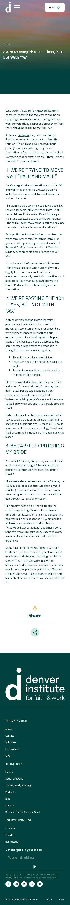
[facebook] (8, 884)
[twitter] (24, 884)
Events (9, 772)
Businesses (11, 842)
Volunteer (10, 742)
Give (7, 756)
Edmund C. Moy (15, 247)
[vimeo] (40, 884)
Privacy (48, 899)
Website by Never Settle (17, 899)
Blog (7, 799)
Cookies (34, 899)
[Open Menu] (17, 7)
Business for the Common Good (22, 812)
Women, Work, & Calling (18, 785)
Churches (10, 835)
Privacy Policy (11, 878)
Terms (62, 899)
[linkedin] (32, 884)
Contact (9, 736)
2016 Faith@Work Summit (41, 110)
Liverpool (23, 135)
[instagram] (16, 884)
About (8, 729)
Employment (12, 749)
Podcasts (10, 792)
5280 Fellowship (14, 779)
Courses (9, 805)
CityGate (10, 828)
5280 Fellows (44, 280)
